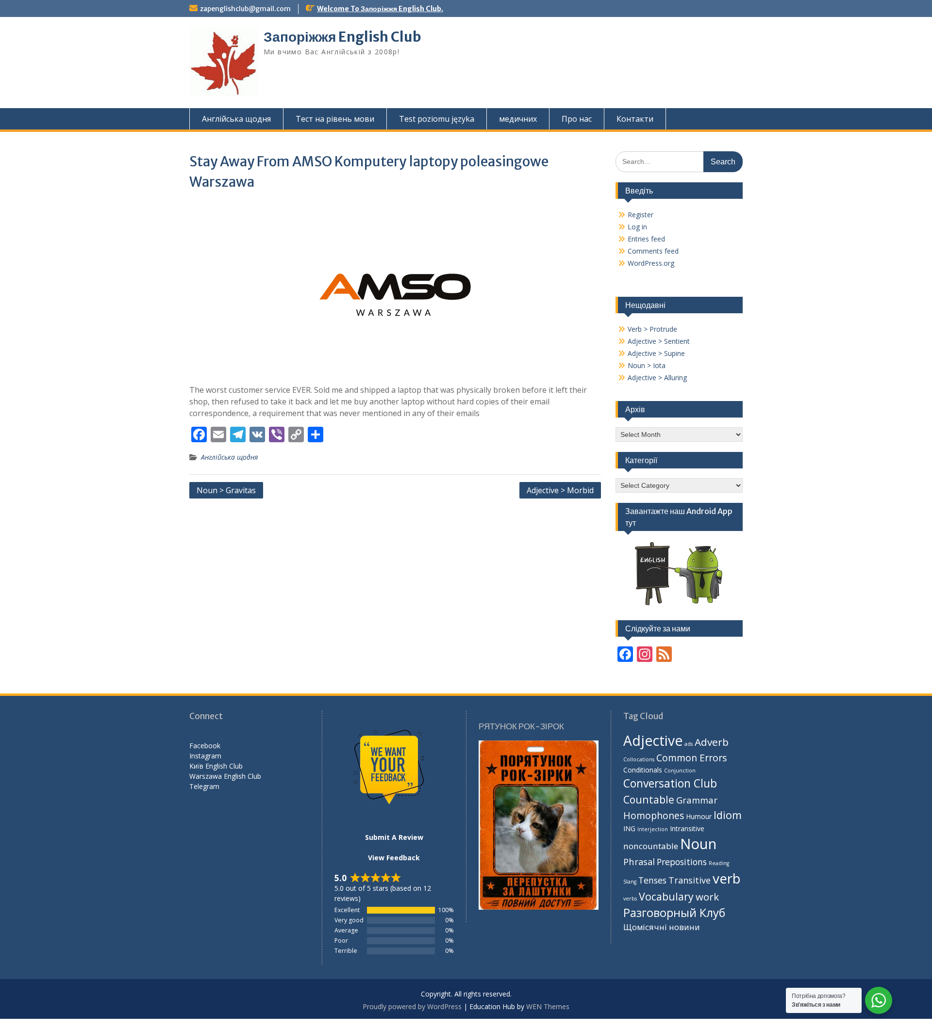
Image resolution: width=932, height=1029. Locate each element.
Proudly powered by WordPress (412, 1006)
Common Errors (691, 757)
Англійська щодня (236, 118)
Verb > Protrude (652, 329)
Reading (719, 863)
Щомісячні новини (661, 927)
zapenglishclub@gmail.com (245, 8)
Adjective (652, 740)
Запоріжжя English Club (342, 37)
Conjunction (680, 770)
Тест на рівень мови (335, 118)
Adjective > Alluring (657, 377)
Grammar (696, 800)
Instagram (205, 755)
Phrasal (639, 861)
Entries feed (646, 238)
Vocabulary (666, 896)
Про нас (577, 118)
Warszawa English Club (225, 776)
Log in (637, 226)
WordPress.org (651, 263)
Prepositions (682, 862)
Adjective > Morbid (560, 490)
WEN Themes (547, 1006)
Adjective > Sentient (659, 341)
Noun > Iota (647, 365)
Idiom (728, 815)
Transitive (689, 880)
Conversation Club (670, 783)
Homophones (653, 815)
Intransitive (687, 828)
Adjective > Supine (656, 353)
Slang (629, 881)
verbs (630, 898)
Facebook (204, 745)
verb (727, 878)
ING (629, 828)
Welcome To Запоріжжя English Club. (380, 8)
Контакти (634, 118)
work (707, 896)
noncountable (650, 846)
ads (688, 743)
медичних (518, 118)
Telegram (204, 786)
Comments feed (653, 251)
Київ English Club (216, 766)
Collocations (638, 759)
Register (640, 214)
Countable (648, 799)
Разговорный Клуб (674, 912)
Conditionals (642, 769)
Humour (699, 816)
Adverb (712, 742)
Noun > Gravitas (226, 490)
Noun (698, 843)
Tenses (652, 880)
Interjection (652, 829)
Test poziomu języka (436, 118)
